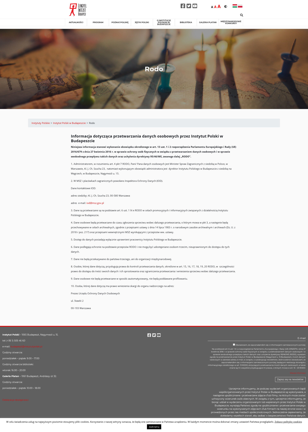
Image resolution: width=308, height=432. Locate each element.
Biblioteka (186, 22)
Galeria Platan (208, 22)
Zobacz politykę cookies (288, 421)
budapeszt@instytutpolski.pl (26, 346)
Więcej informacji (298, 373)
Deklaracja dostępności (15, 399)
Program (98, 22)
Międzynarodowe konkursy (231, 22)
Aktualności (76, 22)
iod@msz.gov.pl (95, 203)
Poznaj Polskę (119, 22)
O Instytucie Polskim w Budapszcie (164, 22)
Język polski (142, 22)
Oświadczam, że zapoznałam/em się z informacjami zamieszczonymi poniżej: (270, 345)
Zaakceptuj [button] (154, 426)
